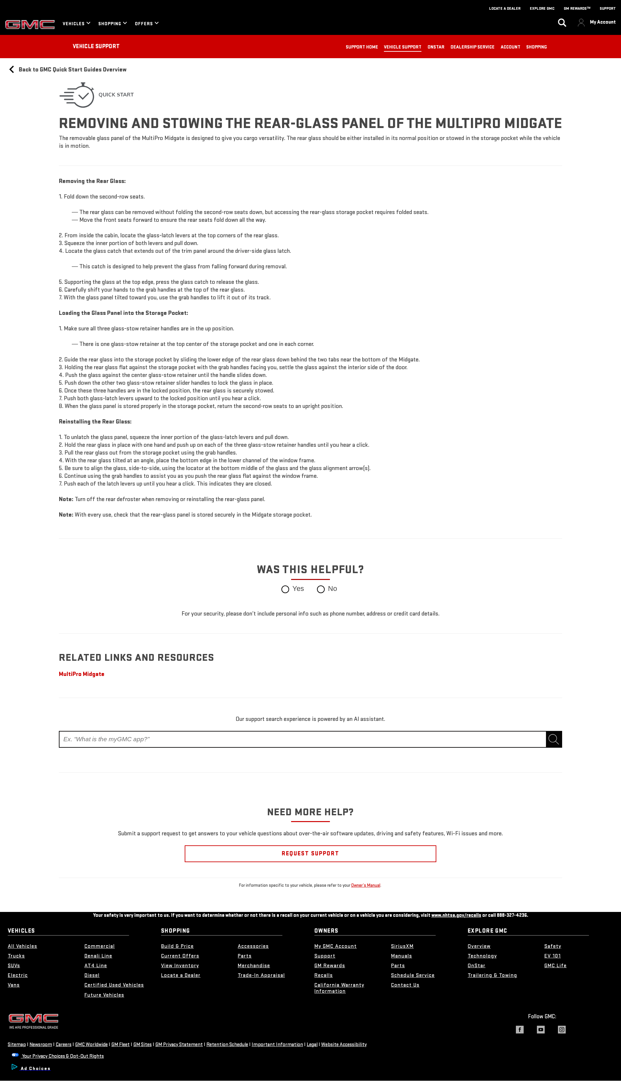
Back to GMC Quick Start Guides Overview (71, 69)
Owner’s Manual (365, 885)
